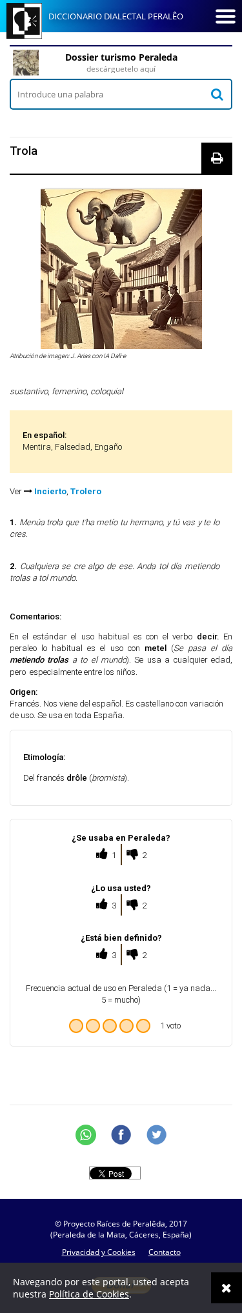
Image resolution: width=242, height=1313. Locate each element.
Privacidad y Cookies (99, 1252)
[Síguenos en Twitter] (156, 1135)
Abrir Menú (225, 16)
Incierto (50, 491)
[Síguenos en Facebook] (121, 1135)
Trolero (85, 491)
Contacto (164, 1252)
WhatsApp (86, 1135)
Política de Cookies (89, 1294)
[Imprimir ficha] (216, 158)
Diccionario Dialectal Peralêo (115, 16)
